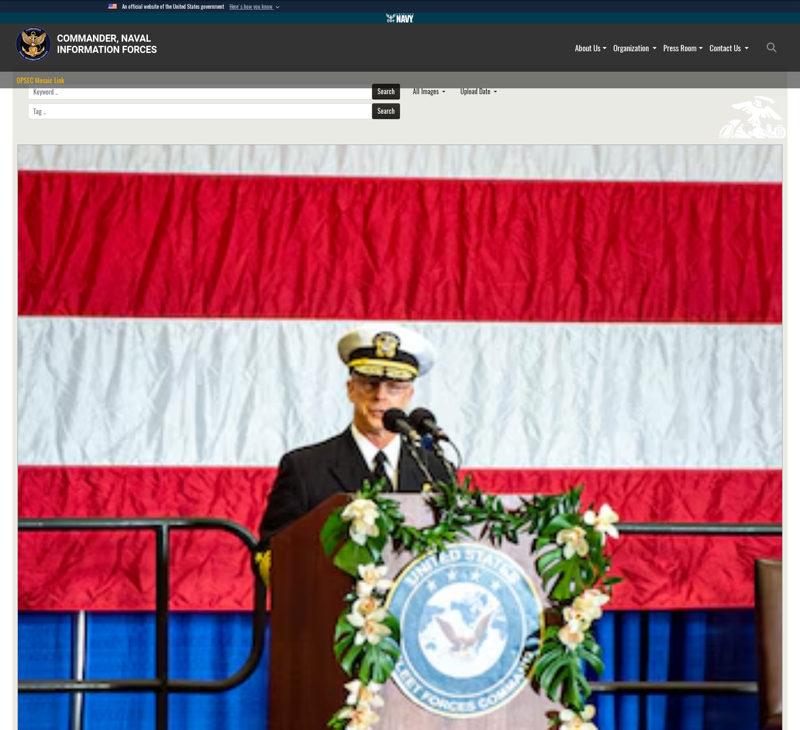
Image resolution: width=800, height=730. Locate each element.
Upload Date (476, 91)
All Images (426, 91)
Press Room (680, 47)
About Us (587, 47)
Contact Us (726, 47)
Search (386, 91)
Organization (631, 47)
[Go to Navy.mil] (400, 17)
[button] (255, 6)
